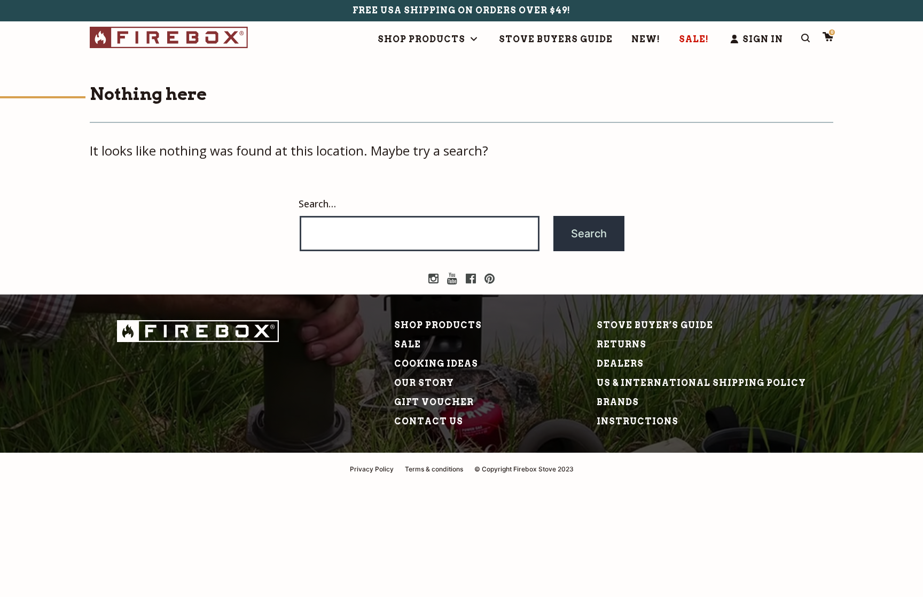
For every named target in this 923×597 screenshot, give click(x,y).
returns (621, 344)
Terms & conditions (434, 469)
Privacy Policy (372, 469)
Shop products (438, 325)
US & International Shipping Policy (701, 383)
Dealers (620, 364)
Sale (407, 344)
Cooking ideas (436, 364)
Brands (618, 402)
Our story (424, 383)
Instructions (637, 421)
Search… (317, 203)
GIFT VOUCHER (434, 402)
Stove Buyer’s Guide (655, 325)
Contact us (428, 421)
